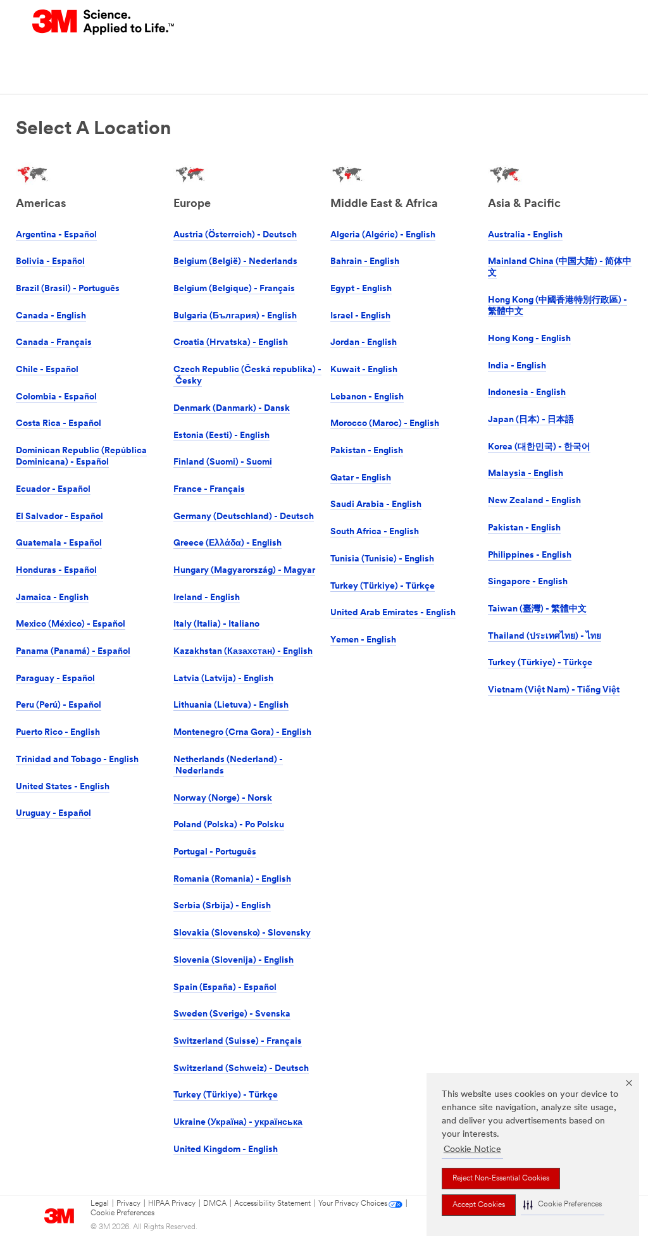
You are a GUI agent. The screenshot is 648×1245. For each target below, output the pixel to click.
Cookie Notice (472, 1149)
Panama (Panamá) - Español (73, 651)
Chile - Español (47, 370)
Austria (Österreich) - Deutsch (235, 235)
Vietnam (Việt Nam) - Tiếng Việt (554, 690)
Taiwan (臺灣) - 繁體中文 (537, 609)
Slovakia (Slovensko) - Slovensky (242, 933)
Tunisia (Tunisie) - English (382, 559)
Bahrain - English (364, 261)
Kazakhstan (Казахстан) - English (243, 651)
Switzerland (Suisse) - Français (237, 1041)
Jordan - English (363, 342)
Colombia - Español (56, 397)
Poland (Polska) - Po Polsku (228, 825)
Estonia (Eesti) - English (221, 436)
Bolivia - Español (50, 261)
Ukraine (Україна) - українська (237, 1122)
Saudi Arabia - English (375, 505)
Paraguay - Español (55, 679)
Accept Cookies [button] (478, 1205)
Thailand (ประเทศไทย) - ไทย (544, 636)
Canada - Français (54, 342)
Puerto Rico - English (58, 732)
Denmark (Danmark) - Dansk (231, 408)
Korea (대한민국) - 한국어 (539, 447)
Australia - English (525, 235)
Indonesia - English (527, 392)
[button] (562, 1204)
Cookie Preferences (122, 1213)
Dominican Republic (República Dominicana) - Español (81, 456)
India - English (517, 366)
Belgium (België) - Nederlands (235, 261)
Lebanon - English (367, 397)
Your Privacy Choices (352, 1204)
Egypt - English (361, 289)
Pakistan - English (366, 451)
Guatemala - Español (59, 543)
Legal (99, 1204)
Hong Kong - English (529, 339)
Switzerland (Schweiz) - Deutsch (241, 1068)
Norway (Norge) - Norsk (222, 798)
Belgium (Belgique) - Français (234, 289)
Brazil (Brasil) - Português (68, 289)
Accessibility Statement (272, 1204)
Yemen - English (363, 640)
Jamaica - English (52, 598)
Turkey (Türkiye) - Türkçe (225, 1095)
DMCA (215, 1204)
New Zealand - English (534, 501)
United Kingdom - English (225, 1149)
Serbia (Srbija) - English (222, 906)
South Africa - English (374, 532)
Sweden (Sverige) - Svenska (231, 1014)
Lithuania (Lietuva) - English (231, 705)
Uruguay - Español (53, 813)
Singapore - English (528, 582)
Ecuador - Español (53, 489)
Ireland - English (206, 598)
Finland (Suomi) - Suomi (222, 462)
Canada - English (51, 316)
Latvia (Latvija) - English (223, 679)
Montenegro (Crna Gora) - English (242, 732)
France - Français (209, 489)
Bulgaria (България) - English (235, 316)
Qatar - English (360, 478)
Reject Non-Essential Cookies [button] (500, 1178)
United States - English (62, 787)
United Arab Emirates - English (393, 613)
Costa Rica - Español (58, 424)
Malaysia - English (525, 474)
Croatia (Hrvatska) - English (230, 342)
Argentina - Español (56, 235)
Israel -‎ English (360, 316)
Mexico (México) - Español (70, 624)
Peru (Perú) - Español (58, 705)
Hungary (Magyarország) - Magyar (244, 570)
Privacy (128, 1204)
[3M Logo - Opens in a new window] (104, 22)
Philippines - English (529, 555)
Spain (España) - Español (225, 987)
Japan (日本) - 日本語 (531, 420)
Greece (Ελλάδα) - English (227, 543)
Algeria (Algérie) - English (382, 235)
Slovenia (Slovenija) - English (233, 960)
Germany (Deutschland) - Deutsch (243, 517)
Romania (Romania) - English (232, 879)
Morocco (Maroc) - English (384, 424)
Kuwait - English (363, 370)
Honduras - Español (56, 570)
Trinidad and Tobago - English (77, 760)
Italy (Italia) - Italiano (216, 624)
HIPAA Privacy (172, 1204)
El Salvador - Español (59, 517)
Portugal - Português (214, 852)
